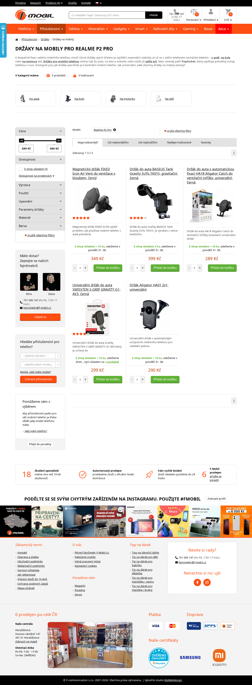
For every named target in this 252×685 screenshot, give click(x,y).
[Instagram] (207, 582)
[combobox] (40, 356)
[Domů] (16, 39)
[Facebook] (197, 582)
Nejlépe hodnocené (179, 142)
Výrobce (24, 185)
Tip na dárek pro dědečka (142, 571)
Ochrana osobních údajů (33, 583)
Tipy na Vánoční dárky (145, 552)
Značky (72, 3)
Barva (23, 226)
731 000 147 (40, 302)
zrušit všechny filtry (41, 235)
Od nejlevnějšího (118, 142)
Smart (140, 29)
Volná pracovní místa (88, 561)
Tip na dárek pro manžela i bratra (142, 588)
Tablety (74, 29)
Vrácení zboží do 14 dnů (32, 579)
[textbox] (40, 356)
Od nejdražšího (147, 142)
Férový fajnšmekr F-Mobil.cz (92, 552)
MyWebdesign (173, 680)
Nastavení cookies (86, 566)
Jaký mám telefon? (36, 431)
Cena (22, 131)
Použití (23, 193)
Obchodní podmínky (30, 561)
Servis (78, 594)
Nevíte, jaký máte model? (35, 372)
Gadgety (120, 29)
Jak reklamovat (26, 574)
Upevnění (25, 201)
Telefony (25, 29)
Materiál (24, 218)
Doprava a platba (28, 557)
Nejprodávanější (88, 142)
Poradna (20, 3)
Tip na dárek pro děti (145, 557)
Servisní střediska (28, 570)
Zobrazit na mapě (26, 641)
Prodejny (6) (53, 3)
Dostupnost (27, 159)
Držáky (45, 39)
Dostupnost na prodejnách (35, 175)
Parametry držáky (31, 209)
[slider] (21, 140)
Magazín (35, 3)
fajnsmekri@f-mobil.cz (37, 307)
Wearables (97, 29)
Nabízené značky (85, 557)
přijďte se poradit (216, 478)
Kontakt (86, 3)
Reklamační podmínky (31, 566)
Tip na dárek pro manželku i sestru (143, 579)
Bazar (208, 29)
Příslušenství (50, 29)
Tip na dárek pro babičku (142, 563)
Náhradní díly (164, 29)
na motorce (29, 61)
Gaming (189, 29)
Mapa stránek (26, 588)
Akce (222, 29)
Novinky (206, 142)
